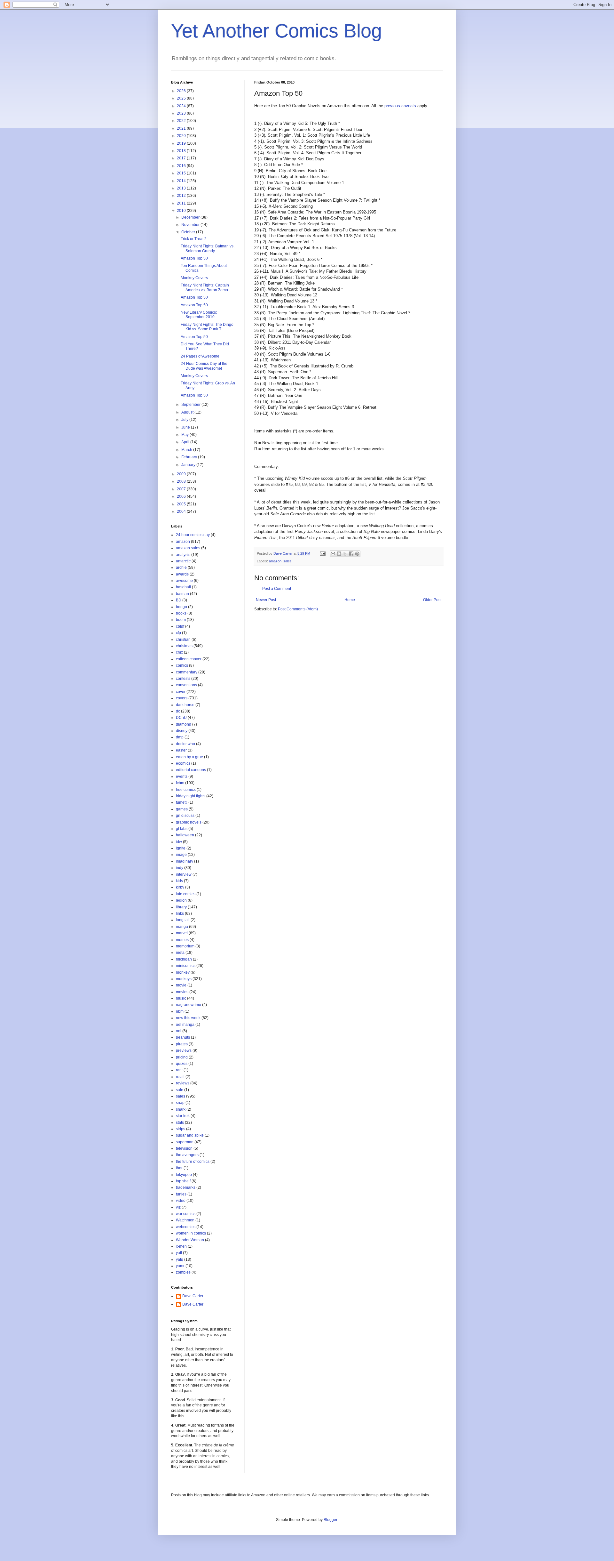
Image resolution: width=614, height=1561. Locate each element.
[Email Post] (322, 553)
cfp (178, 633)
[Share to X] (345, 554)
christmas (184, 646)
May (185, 434)
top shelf (183, 1181)
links (180, 913)
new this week (188, 1018)
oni (178, 1031)
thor (179, 1168)
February (189, 457)
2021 (182, 128)
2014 (182, 181)
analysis (183, 554)
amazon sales (188, 548)
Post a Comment (276, 588)
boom (181, 619)
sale (179, 1090)
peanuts (183, 1037)
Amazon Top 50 (194, 258)
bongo (181, 607)
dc (178, 711)
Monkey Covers (194, 278)
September (191, 404)
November (191, 224)
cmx (179, 652)
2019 (182, 143)
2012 (182, 195)
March (187, 449)
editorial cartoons (191, 770)
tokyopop (184, 1174)
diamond (183, 724)
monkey (183, 972)
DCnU (181, 717)
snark (180, 1109)
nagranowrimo (188, 1004)
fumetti (181, 802)
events (181, 776)
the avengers (187, 1155)
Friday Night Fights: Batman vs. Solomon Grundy (207, 248)
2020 (182, 135)
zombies (183, 1272)
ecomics (183, 763)
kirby (180, 887)
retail (180, 1076)
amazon (275, 561)
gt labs (181, 828)
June (186, 427)
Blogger (330, 1519)
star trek (183, 1116)
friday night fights (190, 796)
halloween (185, 835)
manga (182, 926)
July (185, 419)
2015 (182, 173)
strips (180, 1129)
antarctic (183, 561)
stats (180, 1122)
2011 (182, 203)
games (182, 809)
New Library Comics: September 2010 (199, 314)
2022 (182, 120)
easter (181, 750)
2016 (182, 166)
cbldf (180, 626)
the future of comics (192, 1161)
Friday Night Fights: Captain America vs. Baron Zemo (205, 287)
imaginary (184, 861)
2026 (182, 91)
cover (180, 691)
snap (180, 1102)
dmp (180, 737)
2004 (182, 511)
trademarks (185, 1187)
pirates (182, 1044)
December (191, 217)
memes (182, 939)
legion (181, 900)
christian (183, 639)
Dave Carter (192, 1296)
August (187, 412)
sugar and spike (190, 1135)
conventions (186, 685)
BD (178, 600)
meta (180, 952)
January (188, 465)
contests (183, 678)
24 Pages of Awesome (200, 356)
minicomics (185, 965)
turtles (181, 1194)
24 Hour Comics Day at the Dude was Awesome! (204, 365)
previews (184, 1050)
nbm (180, 1011)
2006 (182, 496)
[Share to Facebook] (351, 554)
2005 (182, 504)
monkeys (184, 979)
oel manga (185, 1024)
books (181, 613)
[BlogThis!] (339, 554)
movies (182, 992)
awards (182, 574)
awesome (184, 580)
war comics (185, 1213)
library (181, 907)
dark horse (185, 705)
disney (181, 730)
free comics (186, 789)
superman (184, 1142)
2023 (182, 113)
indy (179, 867)
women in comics (191, 1233)
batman (182, 593)
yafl (179, 1253)
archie (181, 567)
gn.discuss (185, 815)
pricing (182, 1057)
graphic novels (188, 822)
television (184, 1148)
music (181, 998)
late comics (185, 894)
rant (179, 1070)
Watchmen (185, 1220)
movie (181, 985)
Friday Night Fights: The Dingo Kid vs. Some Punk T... (207, 326)
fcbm (180, 783)
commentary (186, 672)
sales (287, 561)
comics (182, 665)
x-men (181, 1246)
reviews (182, 1083)
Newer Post (266, 600)
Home (349, 600)
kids (179, 881)
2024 (182, 106)
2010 (182, 210)
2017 (182, 158)
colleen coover (188, 659)
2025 (182, 98)
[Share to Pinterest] (357, 554)
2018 (182, 151)
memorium (185, 946)
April (185, 442)
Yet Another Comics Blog (276, 31)
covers (181, 698)
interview (184, 874)
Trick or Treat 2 (194, 239)
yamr (180, 1266)
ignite (180, 848)
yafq (179, 1259)
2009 (182, 474)
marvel (182, 933)
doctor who (185, 744)
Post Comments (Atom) (298, 609)
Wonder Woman (190, 1240)
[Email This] (333, 554)
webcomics (185, 1227)
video (180, 1200)
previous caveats (400, 105)
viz (178, 1207)
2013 (182, 188)
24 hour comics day (193, 535)
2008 (182, 481)
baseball (183, 587)
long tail (183, 920)
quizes (181, 1063)
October (188, 232)
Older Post (432, 600)
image (181, 854)
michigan (184, 959)
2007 (182, 489)
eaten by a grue (189, 757)
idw (179, 842)
